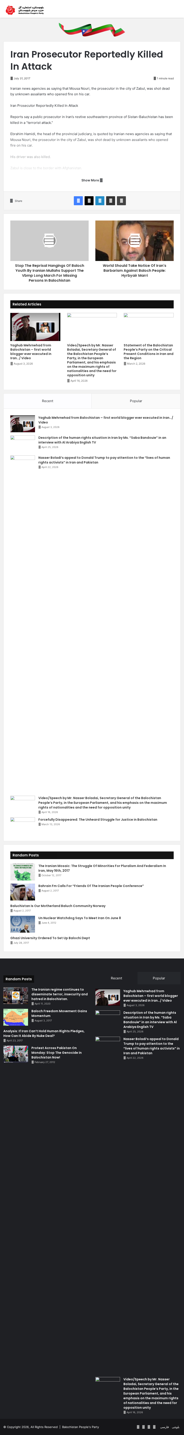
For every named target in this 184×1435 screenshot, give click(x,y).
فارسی (164, 1427)
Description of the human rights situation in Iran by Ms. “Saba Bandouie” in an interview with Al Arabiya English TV (150, 1019)
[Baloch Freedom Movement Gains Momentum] (15, 1017)
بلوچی (176, 1427)
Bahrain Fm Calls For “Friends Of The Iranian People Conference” (91, 886)
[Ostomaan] (24, 10)
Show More (90, 180)
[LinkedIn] (99, 200)
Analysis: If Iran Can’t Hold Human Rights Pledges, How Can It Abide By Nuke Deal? (44, 1033)
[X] (89, 200)
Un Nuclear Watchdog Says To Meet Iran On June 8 (79, 918)
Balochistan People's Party (80, 1427)
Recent (47, 401)
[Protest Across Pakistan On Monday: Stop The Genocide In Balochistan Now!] (15, 1054)
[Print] (121, 200)
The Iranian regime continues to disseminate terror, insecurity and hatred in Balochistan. (59, 994)
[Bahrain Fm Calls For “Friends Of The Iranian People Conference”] (22, 892)
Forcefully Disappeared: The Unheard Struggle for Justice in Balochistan (97, 819)
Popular (136, 401)
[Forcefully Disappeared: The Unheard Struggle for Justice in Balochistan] (22, 825)
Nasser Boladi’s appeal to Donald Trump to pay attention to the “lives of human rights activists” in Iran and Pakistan (151, 1046)
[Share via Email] (110, 200)
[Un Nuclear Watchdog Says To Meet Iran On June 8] (22, 924)
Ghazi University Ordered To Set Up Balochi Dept (50, 938)
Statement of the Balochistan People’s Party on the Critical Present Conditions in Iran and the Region (148, 351)
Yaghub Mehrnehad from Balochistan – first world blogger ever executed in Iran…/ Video (30, 351)
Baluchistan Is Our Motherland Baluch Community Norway (57, 906)
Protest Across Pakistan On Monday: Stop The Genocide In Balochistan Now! (56, 1053)
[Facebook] (78, 200)
